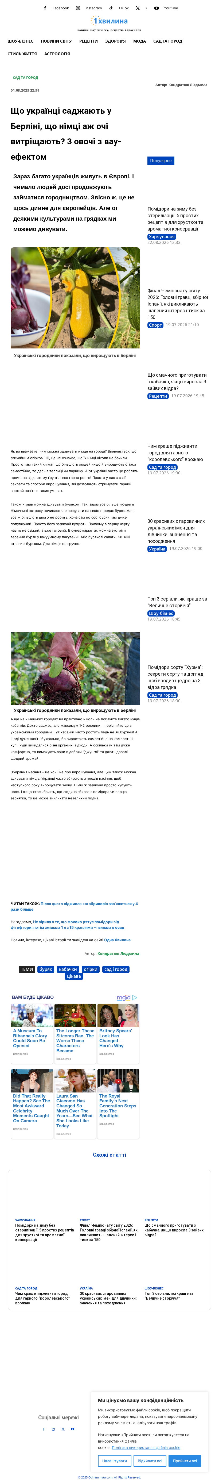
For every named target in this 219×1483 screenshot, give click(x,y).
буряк (46, 969)
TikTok (123, 8)
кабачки (68, 969)
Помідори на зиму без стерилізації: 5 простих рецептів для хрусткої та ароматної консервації (44, 1232)
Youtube (171, 8)
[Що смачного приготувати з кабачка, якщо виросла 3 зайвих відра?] (177, 353)
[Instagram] (78, 8)
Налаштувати (114, 1461)
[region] (149, 1432)
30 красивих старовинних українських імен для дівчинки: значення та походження (108, 1298)
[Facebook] (45, 8)
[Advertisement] (75, 405)
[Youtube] (156, 8)
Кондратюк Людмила (188, 85)
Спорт (155, 325)
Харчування (162, 237)
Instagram (93, 8)
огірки (90, 969)
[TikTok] (111, 8)
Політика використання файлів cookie (146, 1447)
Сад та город (25, 78)
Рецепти (158, 396)
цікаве (74, 976)
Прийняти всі (185, 1461)
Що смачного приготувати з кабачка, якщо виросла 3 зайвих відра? (177, 381)
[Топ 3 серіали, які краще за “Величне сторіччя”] (177, 577)
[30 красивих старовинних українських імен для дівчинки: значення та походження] (177, 499)
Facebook (61, 8)
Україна (157, 549)
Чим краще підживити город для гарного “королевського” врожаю (175, 452)
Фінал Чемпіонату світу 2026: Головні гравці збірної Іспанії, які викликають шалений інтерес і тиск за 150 (177, 304)
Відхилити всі (150, 1461)
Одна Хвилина (117, 940)
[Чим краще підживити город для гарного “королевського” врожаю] (177, 424)
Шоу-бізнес (161, 613)
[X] (138, 8)
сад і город (115, 969)
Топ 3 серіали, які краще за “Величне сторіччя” (168, 1295)
